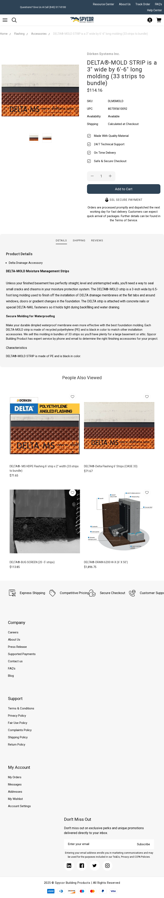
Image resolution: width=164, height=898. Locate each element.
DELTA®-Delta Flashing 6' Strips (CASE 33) (110, 466)
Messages (15, 784)
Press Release (17, 647)
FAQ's (158, 4)
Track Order (142, 4)
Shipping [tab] (79, 240)
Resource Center (103, 4)
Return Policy (16, 744)
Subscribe (143, 844)
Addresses (15, 791)
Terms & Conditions (21, 708)
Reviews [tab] (97, 240)
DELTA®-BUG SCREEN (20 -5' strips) (32, 562)
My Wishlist (15, 799)
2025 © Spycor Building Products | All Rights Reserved (82, 883)
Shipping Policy (18, 737)
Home (4, 33)
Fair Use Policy (17, 723)
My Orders (14, 777)
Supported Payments (22, 654)
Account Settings (19, 806)
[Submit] (5, 20)
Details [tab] (61, 240)
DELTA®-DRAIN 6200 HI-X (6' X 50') (106, 562)
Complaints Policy (20, 730)
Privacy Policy (17, 715)
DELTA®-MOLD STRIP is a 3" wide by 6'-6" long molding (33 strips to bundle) (100, 33)
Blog (11, 676)
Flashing (19, 33)
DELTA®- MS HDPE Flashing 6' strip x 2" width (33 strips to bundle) (44, 468)
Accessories (39, 33)
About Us (125, 4)
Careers (13, 632)
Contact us (15, 661)
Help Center (154, 10)
